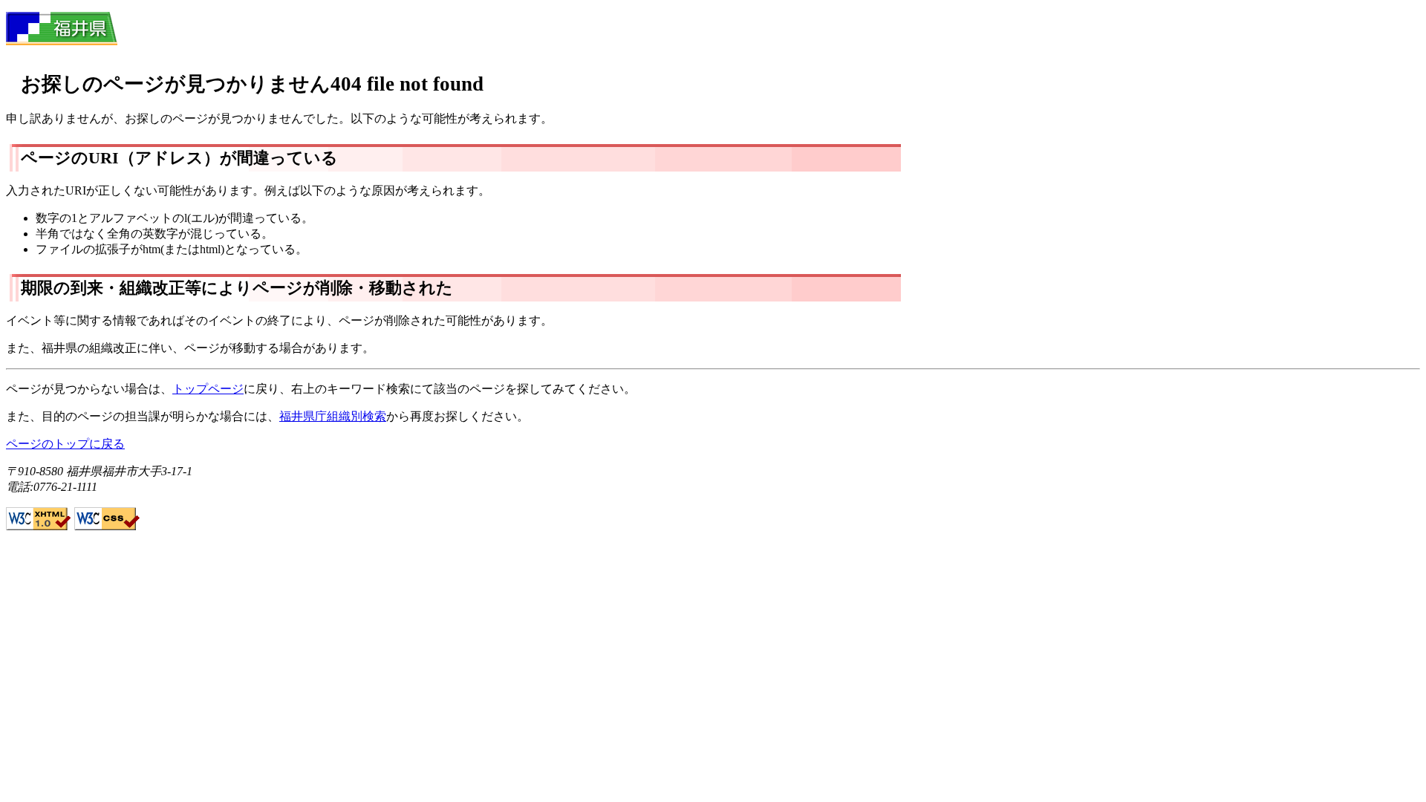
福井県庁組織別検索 (332, 416)
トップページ (208, 388)
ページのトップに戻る (65, 443)
